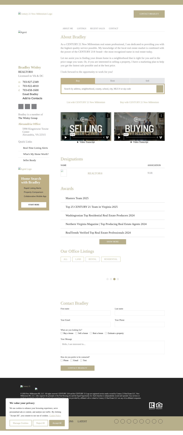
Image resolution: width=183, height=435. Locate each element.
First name (65, 309)
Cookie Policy (55, 416)
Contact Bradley (149, 14)
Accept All (57, 423)
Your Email (65, 320)
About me (68, 28)
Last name (119, 309)
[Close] (65, 400)
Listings (81, 28)
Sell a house (83, 333)
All (66, 259)
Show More (113, 242)
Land (78, 259)
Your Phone (119, 320)
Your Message (66, 339)
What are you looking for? (71, 330)
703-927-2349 (28, 81)
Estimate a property (116, 333)
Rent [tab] (112, 81)
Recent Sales (97, 28)
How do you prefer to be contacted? (75, 357)
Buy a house (68, 333)
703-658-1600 (28, 90)
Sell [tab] (147, 81)
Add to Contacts (32, 98)
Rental (93, 259)
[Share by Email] (2, 237)
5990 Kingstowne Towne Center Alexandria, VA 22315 (35, 131)
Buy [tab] (78, 81)
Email (75, 360)
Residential (111, 259)
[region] (37, 413)
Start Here (33, 205)
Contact (113, 28)
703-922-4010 (28, 85)
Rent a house (98, 333)
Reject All (40, 423)
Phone (65, 360)
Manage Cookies (20, 423)
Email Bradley (30, 94)
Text (85, 360)
